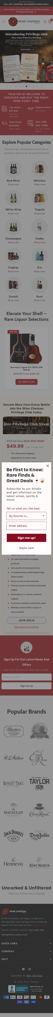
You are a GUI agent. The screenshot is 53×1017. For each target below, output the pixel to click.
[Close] (47, 465)
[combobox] (26, 516)
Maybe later (26, 547)
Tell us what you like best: (23, 508)
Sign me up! (27, 538)
